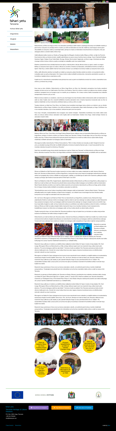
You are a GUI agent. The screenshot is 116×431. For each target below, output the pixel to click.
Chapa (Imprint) (9, 425)
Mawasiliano (14, 49)
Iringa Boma (14, 34)
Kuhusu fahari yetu (16, 29)
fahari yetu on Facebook (84, 407)
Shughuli (13, 39)
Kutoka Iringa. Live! (96, 1)
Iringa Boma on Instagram (40, 407)
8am (109, 425)
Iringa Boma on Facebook (62, 407)
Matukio (12, 44)
